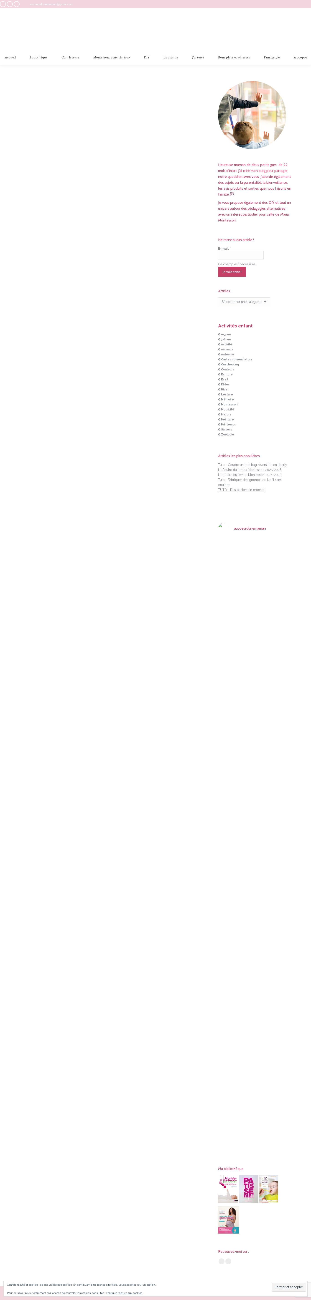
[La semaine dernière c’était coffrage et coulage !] (229, 664)
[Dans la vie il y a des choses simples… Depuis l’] (255, 949)
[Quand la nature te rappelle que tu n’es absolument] (255, 709)
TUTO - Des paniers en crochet (241, 490)
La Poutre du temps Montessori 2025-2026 (250, 470)
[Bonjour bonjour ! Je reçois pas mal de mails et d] (229, 587)
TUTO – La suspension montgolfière (113, 175)
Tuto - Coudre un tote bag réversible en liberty (252, 465)
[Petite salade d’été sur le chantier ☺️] (255, 547)
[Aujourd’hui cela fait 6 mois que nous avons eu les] (229, 966)
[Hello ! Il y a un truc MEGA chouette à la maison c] (280, 577)
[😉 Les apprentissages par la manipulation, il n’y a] (280, 844)
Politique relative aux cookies (124, 1293)
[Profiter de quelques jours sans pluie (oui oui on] (280, 679)
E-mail (224, 248)
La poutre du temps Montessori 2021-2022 (249, 475)
